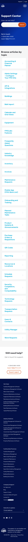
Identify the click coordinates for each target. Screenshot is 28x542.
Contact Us (6, 497)
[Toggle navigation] (25, 5)
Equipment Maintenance (10, 459)
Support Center (7, 492)
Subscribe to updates (9, 508)
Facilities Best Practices (10, 449)
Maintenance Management (10, 454)
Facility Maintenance (9, 471)
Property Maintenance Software (11, 441)
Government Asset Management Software (14, 432)
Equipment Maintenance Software (12, 396)
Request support (14, 372)
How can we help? (8, 20)
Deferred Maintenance (9, 466)
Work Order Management (10, 456)
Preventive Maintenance (9, 461)
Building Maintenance (9, 474)
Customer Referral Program (10, 494)
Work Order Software (9, 391)
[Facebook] (9, 518)
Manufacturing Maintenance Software (13, 438)
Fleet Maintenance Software (10, 408)
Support (20, 1)
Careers (8, 499)
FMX (8, 535)
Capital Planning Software (10, 410)
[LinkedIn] (4, 518)
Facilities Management (9, 451)
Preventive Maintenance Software (12, 394)
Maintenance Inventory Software (12, 399)
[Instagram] (11, 518)
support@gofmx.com (8, 39)
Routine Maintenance (9, 464)
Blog (5, 489)
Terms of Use (13, 535)
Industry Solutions (8, 418)
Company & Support (9, 484)
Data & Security (14, 536)
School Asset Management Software (13, 425)
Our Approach (7, 487)
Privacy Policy (20, 535)
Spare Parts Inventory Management (12, 469)
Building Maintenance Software (11, 405)
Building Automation (9, 476)
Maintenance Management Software (13, 389)
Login (25, 1)
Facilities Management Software (12, 386)
